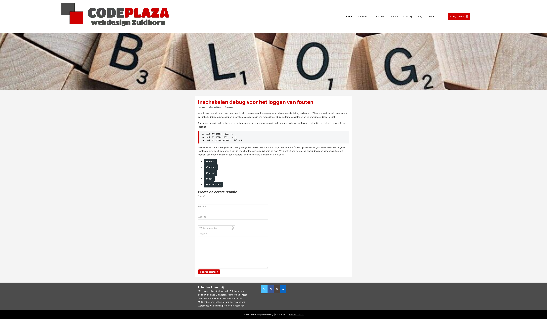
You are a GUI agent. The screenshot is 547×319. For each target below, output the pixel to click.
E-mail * (202, 206)
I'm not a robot (210, 228)
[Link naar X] (264, 289)
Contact (432, 16)
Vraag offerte (457, 16)
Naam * (201, 196)
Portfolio (380, 16)
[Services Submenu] (369, 16)
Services (362, 16)
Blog (420, 16)
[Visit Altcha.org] (232, 228)
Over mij (407, 16)
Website (202, 216)
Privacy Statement (296, 314)
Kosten (394, 16)
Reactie (202, 233)
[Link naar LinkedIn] (283, 289)
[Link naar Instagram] (277, 289)
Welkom (348, 16)
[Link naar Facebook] (271, 289)
